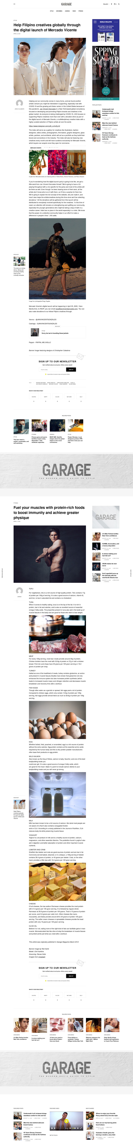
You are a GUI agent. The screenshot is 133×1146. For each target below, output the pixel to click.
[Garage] (66, 4)
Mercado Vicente (53, 384)
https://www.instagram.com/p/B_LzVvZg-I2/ (44, 126)
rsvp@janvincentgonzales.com (67, 309)
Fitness (34, 434)
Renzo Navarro (63, 384)
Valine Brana (72, 384)
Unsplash (41, 957)
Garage (19, 596)
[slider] (59, 1128)
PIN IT (58, 161)
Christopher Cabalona (63, 382)
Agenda (52, 434)
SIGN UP (71, 369)
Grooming (17, 1034)
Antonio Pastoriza (41, 382)
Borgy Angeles (51, 382)
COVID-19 (72, 382)
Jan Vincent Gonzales (48, 109)
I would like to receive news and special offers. (58, 374)
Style (15, 20)
